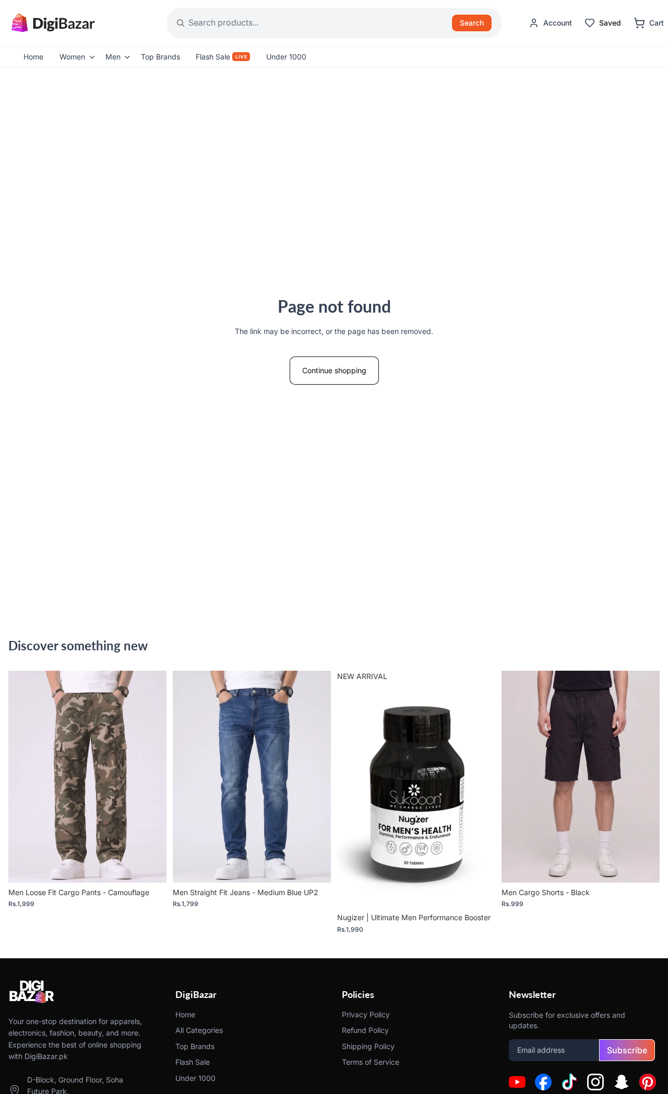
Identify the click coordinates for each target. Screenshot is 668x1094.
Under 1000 (195, 1078)
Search (472, 22)
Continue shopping (334, 370)
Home (185, 1014)
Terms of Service (370, 1061)
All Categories (199, 1030)
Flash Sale (192, 1061)
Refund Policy (365, 1030)
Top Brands (194, 1046)
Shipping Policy (368, 1046)
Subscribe (627, 1050)
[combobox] (297, 23)
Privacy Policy (366, 1014)
